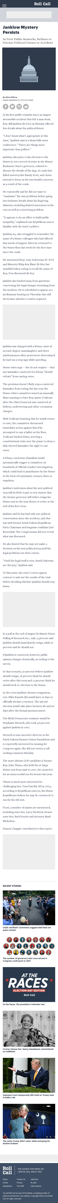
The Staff (20, 1186)
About (5, 1179)
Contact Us (21, 1179)
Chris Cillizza (11, 97)
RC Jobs (33, 1182)
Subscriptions (36, 1186)
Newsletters (7, 1186)
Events (5, 1182)
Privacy (19, 1182)
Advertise (34, 1179)
